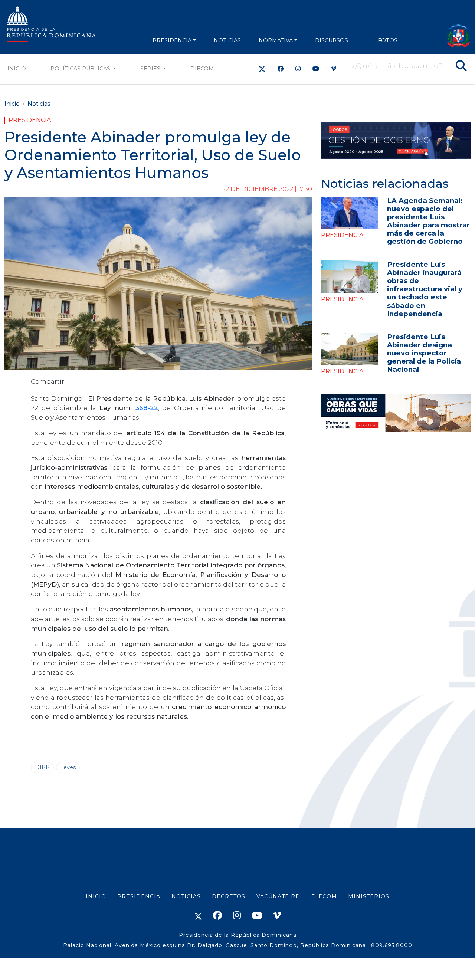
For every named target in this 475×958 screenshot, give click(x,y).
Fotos (387, 40)
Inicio (16, 68)
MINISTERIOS (368, 896)
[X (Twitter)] (262, 68)
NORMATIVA (276, 40)
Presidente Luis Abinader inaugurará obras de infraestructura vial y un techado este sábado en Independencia (424, 289)
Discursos (331, 40)
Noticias (38, 103)
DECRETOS (228, 896)
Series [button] (151, 68)
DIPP (42, 767)
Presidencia (30, 120)
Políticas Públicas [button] (81, 68)
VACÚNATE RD (278, 896)
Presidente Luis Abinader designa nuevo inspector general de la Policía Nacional (424, 353)
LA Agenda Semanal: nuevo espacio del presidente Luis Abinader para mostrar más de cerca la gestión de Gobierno (428, 221)
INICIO (96, 896)
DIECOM (202, 68)
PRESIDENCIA (172, 40)
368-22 (146, 407)
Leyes (68, 767)
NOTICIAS (227, 40)
